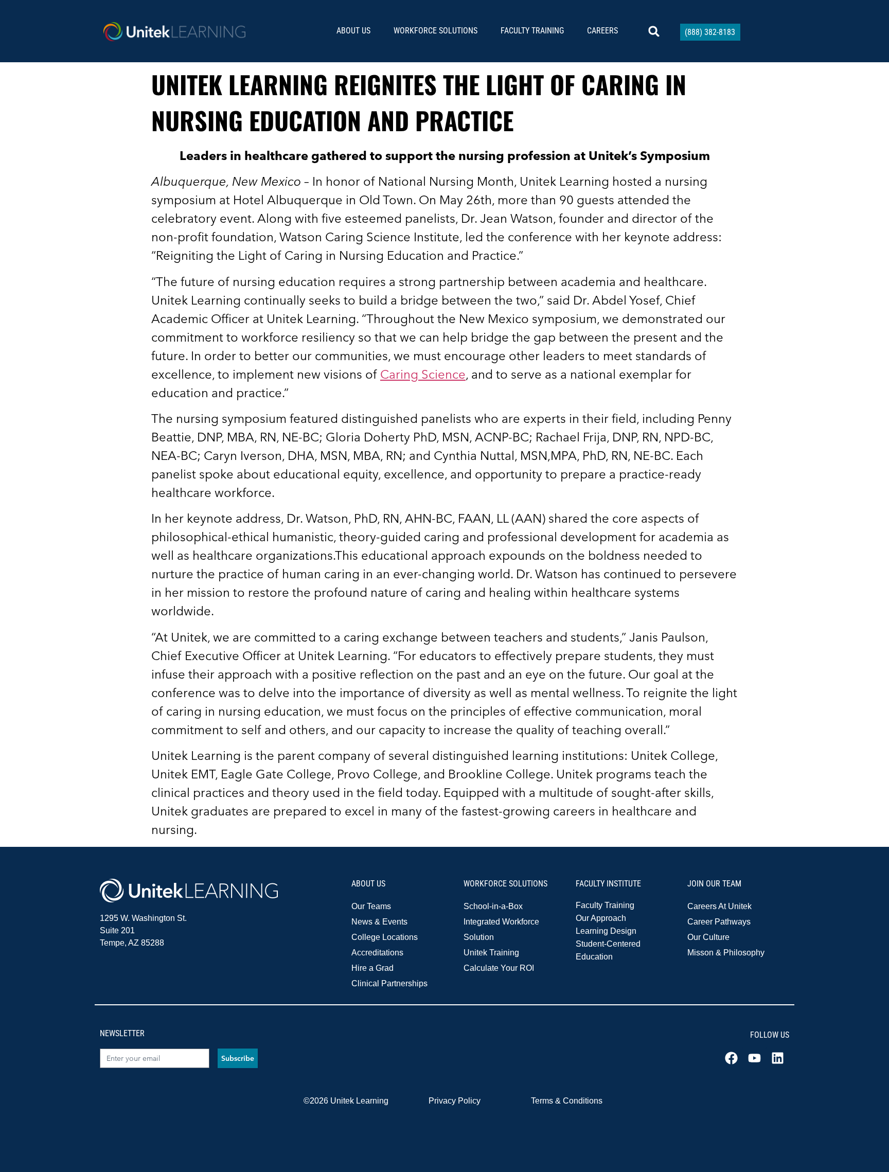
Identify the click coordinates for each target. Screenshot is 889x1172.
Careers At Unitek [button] (719, 906)
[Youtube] (754, 1058)
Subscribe (237, 1058)
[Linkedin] (777, 1058)
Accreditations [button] (377, 952)
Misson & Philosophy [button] (725, 952)
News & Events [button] (379, 921)
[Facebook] (731, 1058)
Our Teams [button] (371, 906)
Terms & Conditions (566, 1100)
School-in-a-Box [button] (493, 906)
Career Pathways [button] (719, 921)
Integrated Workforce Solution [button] (501, 929)
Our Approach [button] (601, 918)
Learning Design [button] (606, 931)
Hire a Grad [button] (372, 968)
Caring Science (423, 374)
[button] (357, 31)
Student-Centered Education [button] (608, 950)
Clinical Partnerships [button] (389, 983)
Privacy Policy (455, 1100)
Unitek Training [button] (491, 952)
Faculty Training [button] (605, 905)
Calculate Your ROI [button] (499, 968)
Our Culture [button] (708, 937)
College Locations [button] (384, 937)
